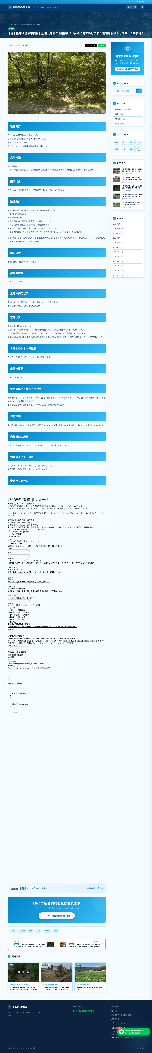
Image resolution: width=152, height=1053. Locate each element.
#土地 (31, 931)
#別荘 (13, 931)
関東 (131, 142)
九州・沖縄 (139, 149)
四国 (131, 149)
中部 (138, 142)
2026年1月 (118, 256)
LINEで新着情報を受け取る (58, 915)
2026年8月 (118, 224)
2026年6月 (118, 233)
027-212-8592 (116, 1037)
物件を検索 (140, 2)
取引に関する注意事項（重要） (122, 1015)
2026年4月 (118, 242)
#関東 (55, 931)
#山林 (38, 931)
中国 (123, 149)
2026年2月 (118, 252)
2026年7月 (118, 228)
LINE (102, 45)
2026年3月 (118, 247)
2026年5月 (118, 238)
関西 (116, 149)
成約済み (120, 119)
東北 (123, 142)
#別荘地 (22, 931)
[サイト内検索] (142, 7)
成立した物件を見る (95, 888)
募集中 (16, 25)
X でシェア (91, 45)
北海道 (116, 142)
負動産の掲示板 (122, 109)
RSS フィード (128, 2)
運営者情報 (115, 1019)
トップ (10, 25)
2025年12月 (118, 261)
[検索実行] (139, 91)
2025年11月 (118, 266)
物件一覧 (132, 7)
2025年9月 (118, 275)
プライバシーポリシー (119, 1023)
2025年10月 (118, 270)
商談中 (119, 124)
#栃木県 (47, 931)
